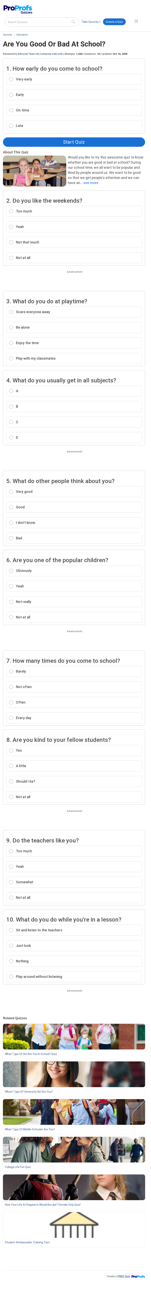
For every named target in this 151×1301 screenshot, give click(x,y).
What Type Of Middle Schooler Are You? (30, 1129)
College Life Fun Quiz (18, 1167)
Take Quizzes (90, 21)
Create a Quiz (114, 21)
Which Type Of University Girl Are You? (29, 1091)
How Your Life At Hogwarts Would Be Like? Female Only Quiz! (43, 1204)
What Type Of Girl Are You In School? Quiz (31, 1054)
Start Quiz (74, 142)
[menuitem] (91, 22)
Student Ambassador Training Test (27, 1242)
